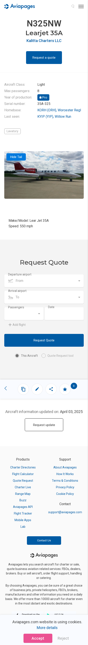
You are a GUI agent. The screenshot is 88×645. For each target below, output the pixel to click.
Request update (44, 425)
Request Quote (44, 340)
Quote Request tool (60, 355)
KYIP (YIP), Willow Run (54, 117)
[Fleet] (23, 389)
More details (47, 627)
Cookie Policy (65, 494)
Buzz (22, 500)
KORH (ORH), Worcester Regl (59, 110)
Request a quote (44, 57)
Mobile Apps (23, 520)
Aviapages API (23, 507)
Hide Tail (16, 157)
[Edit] (37, 389)
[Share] (51, 389)
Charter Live (23, 487)
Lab (23, 526)
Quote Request (23, 480)
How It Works (65, 474)
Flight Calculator (23, 474)
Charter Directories (23, 467)
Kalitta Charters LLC (44, 40)
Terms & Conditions (65, 480)
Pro (44, 97)
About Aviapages (65, 467)
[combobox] (44, 280)
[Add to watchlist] (65, 389)
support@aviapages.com (65, 512)
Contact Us (44, 540)
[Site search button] (72, 6)
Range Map (23, 494)
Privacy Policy (65, 487)
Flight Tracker (23, 513)
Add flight (19, 324)
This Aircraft (29, 355)
